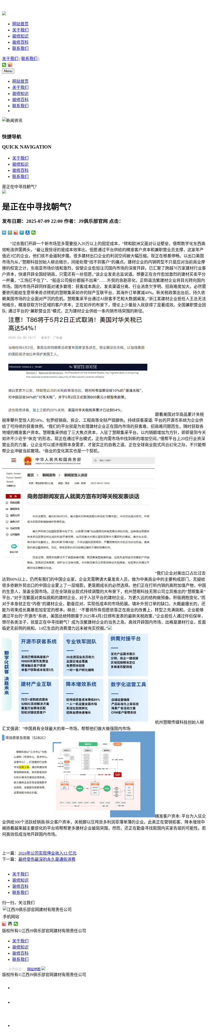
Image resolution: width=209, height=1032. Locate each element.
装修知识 (20, 36)
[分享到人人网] (27, 232)
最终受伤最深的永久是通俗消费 (46, 859)
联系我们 (20, 48)
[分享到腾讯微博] (22, 232)
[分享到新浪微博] (10, 65)
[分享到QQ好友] (10, 924)
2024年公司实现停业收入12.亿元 (47, 853)
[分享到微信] (4, 65)
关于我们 (20, 30)
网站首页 (20, 24)
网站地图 (34, 969)
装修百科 (20, 42)
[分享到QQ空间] (10, 232)
